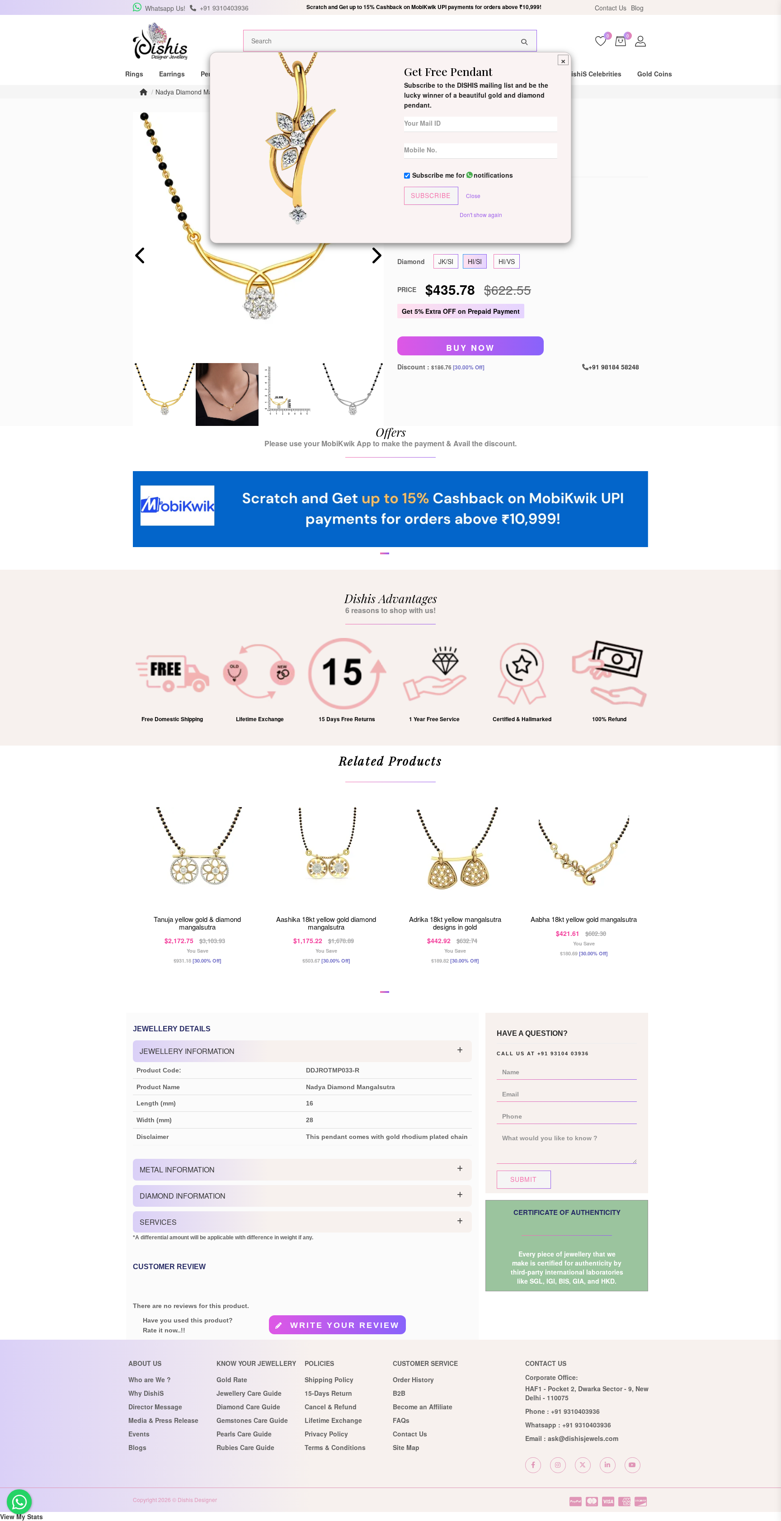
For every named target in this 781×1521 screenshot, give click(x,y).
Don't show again (481, 214)
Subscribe (431, 195)
